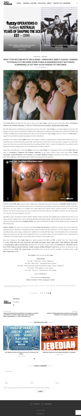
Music (19, 3)
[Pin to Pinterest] (48, 293)
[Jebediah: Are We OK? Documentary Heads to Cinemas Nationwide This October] (59, 338)
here (45, 274)
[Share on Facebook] (44, 293)
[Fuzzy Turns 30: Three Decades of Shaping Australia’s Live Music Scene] (21, 29)
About (49, 3)
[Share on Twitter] (46, 293)
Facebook (34, 280)
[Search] (77, 3)
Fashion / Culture (29, 3)
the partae (43, 67)
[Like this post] (42, 293)
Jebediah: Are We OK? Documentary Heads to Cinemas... (59, 352)
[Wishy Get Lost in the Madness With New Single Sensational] (59, 29)
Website (28, 280)
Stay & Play (42, 3)
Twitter (39, 280)
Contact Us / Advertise (61, 3)
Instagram (46, 280)
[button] (6, 29)
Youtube (52, 280)
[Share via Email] (50, 293)
